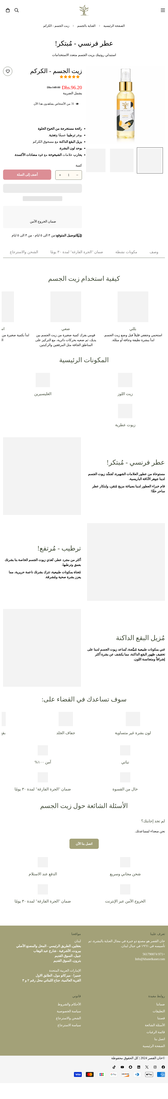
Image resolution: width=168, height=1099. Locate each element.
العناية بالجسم (86, 25)
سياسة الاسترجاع (69, 1025)
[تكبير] (156, 74)
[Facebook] (163, 1067)
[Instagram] (155, 1067)
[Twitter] (147, 1067)
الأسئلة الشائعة (155, 1025)
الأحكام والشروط (69, 1004)
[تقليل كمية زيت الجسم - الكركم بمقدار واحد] (77, 175)
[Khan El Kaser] (84, 10)
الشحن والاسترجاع (68, 1018)
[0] (7, 10)
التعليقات (159, 1011)
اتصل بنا (159, 1039)
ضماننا (160, 1004)
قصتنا (161, 1018)
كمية (79, 165)
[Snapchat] (130, 1067)
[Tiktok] (114, 1067)
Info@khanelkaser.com (150, 959)
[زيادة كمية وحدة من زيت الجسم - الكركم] (60, 175)
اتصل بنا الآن (84, 843)
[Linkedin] (138, 1067)
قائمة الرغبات (155, 1032)
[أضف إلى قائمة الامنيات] (7, 71)
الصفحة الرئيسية (114, 25)
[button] (69, 77)
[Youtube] (122, 1067)
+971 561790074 (154, 954)
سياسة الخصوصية (69, 1011)
